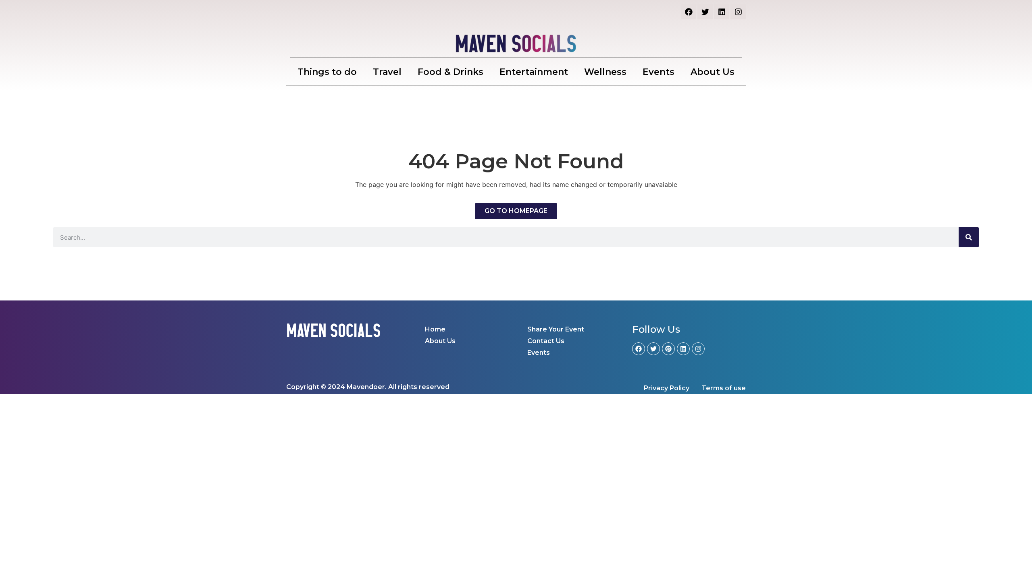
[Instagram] (738, 11)
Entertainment (533, 71)
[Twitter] (705, 11)
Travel (387, 71)
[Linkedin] (721, 11)
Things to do (327, 71)
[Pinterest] (668, 348)
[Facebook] (688, 11)
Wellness (605, 71)
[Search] (969, 237)
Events (658, 71)
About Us (712, 71)
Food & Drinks (450, 71)
